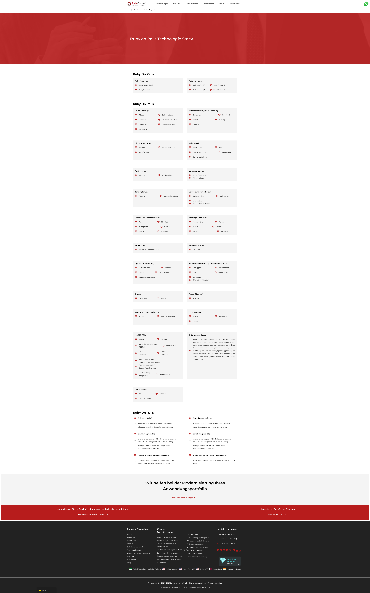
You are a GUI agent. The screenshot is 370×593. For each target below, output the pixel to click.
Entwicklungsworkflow (136, 547)
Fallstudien (131, 559)
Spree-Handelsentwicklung (167, 553)
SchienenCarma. (176, 583)
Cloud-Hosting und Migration (198, 538)
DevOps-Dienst (193, 534)
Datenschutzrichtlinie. (168, 587)
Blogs (129, 563)
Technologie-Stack (134, 550)
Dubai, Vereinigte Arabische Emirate (147, 569)
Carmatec (218, 583)
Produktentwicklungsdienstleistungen (172, 550)
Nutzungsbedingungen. (186, 587)
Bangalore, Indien (234, 569)
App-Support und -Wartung (198, 547)
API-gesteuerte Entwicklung (198, 541)
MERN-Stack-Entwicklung (197, 557)
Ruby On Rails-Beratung (166, 537)
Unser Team (131, 540)
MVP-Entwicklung (164, 562)
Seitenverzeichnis (203, 587)
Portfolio (130, 556)
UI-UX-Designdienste (195, 554)
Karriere (130, 544)
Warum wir (131, 537)
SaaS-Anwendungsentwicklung (169, 556)
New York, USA (189, 569)
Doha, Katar (217, 569)
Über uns (130, 534)
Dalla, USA (204, 569)
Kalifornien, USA (172, 569)
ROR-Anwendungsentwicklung (169, 559)
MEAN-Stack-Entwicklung (197, 550)
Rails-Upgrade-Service (195, 544)
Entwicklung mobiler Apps (167, 540)
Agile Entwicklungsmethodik (138, 553)
